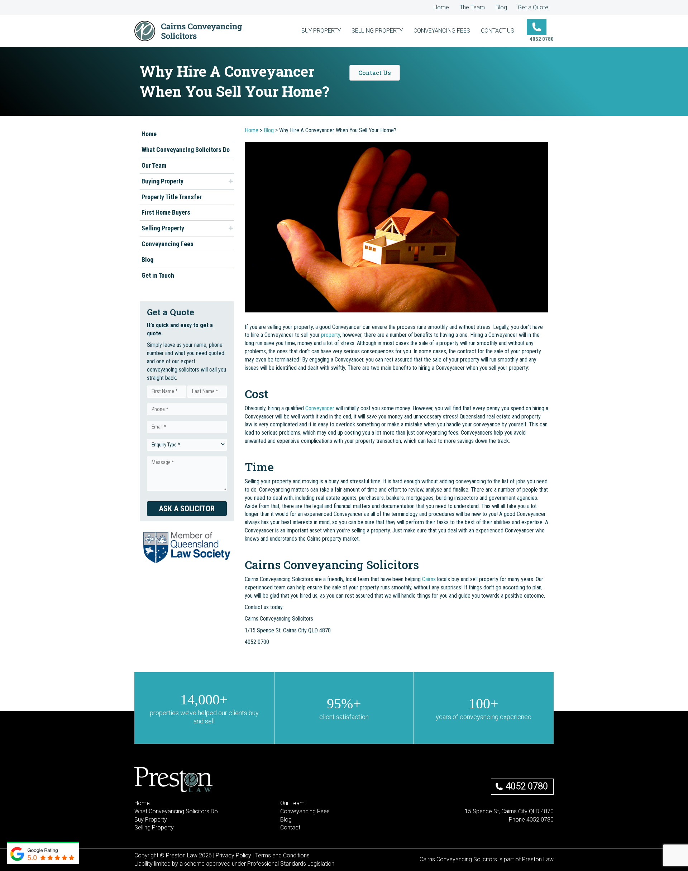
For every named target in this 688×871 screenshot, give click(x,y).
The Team (472, 7)
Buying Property (162, 181)
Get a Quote (533, 7)
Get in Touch (158, 275)
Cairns (429, 579)
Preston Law (538, 859)
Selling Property (163, 228)
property (330, 334)
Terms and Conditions (282, 855)
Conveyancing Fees (168, 244)
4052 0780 (527, 786)
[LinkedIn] (540, 828)
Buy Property (150, 819)
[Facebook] (528, 828)
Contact (290, 827)
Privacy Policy (233, 855)
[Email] (517, 828)
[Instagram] (551, 828)
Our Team (154, 165)
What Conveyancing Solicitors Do (186, 149)
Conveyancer (319, 408)
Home (441, 7)
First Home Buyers (166, 212)
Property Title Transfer (172, 196)
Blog (501, 7)
